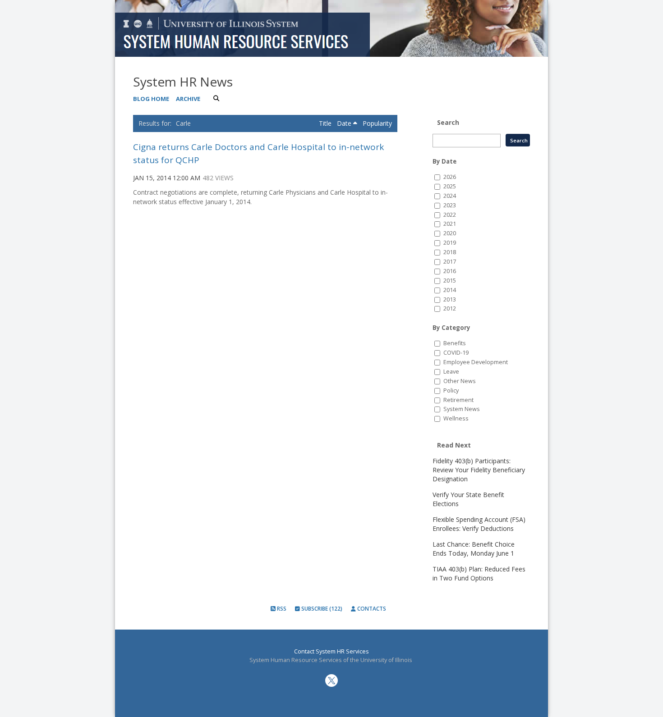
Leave (451, 371)
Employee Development (475, 362)
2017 (449, 261)
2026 (449, 177)
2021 (449, 224)
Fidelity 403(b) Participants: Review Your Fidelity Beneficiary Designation (479, 470)
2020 (449, 233)
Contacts (371, 608)
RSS (281, 608)
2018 (449, 252)
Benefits (454, 343)
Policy (451, 390)
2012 (449, 308)
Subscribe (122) (321, 608)
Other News (459, 381)
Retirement (458, 400)
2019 (449, 243)
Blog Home (151, 99)
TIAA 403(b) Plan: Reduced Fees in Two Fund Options (479, 573)
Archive (188, 99)
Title (326, 123)
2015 (449, 280)
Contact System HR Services (331, 651)
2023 (449, 205)
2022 (449, 215)
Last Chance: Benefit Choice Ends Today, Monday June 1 (474, 548)
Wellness (456, 418)
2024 (449, 196)
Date (345, 123)
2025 (449, 186)
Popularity (377, 123)
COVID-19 (456, 352)
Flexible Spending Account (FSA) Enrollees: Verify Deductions (479, 524)
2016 (449, 271)
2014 (449, 290)
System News (461, 409)
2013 (449, 299)
